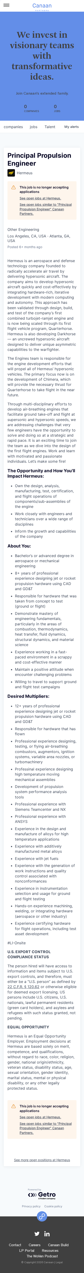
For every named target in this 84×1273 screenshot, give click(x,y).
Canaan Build (58, 1245)
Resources (50, 1251)
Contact (15, 1245)
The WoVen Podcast (42, 1257)
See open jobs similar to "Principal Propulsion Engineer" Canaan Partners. (46, 209)
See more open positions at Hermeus (42, 1160)
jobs (33, 126)
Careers (35, 1245)
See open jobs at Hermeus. (40, 198)
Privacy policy (31, 1206)
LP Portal (26, 1251)
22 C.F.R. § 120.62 (23, 986)
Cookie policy (53, 1206)
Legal (59, 1262)
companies (13, 126)
